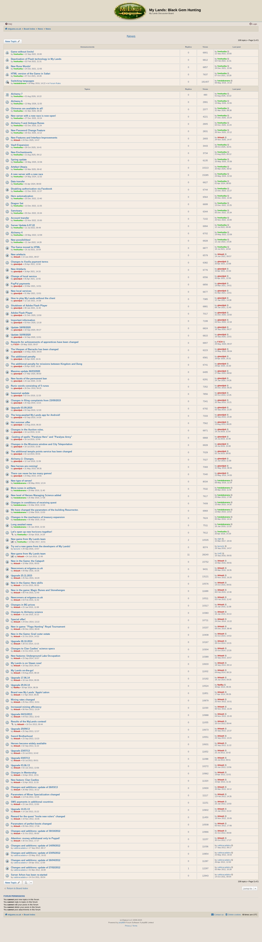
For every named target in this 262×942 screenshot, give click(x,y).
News (131, 36)
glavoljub (18, 264)
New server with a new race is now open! (33, 115)
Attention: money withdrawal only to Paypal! (35, 838)
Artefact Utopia (19, 167)
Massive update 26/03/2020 (25, 371)
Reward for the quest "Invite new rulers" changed (38, 816)
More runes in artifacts (23, 488)
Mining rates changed (23, 699)
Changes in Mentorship (24, 772)
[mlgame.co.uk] (130, 11)
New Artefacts (18, 269)
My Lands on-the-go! (22, 670)
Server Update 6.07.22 (23, 225)
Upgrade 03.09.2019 (21, 407)
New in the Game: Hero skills (27, 583)
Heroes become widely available (28, 743)
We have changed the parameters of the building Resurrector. (44, 510)
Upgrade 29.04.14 (20, 685)
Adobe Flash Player (21, 313)
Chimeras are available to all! (27, 108)
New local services (21, 291)
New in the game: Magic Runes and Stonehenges (38, 590)
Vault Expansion (20, 145)
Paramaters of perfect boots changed (31, 823)
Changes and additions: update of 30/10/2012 (35, 831)
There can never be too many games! (31, 473)
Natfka (17, 687)
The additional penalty (23, 356)
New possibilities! (20, 240)
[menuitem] (9, 24)
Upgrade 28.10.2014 (21, 641)
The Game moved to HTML (25, 247)
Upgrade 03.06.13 (20, 765)
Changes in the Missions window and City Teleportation (41, 444)
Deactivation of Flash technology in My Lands (36, 59)
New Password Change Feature (28, 130)
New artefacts (18, 254)
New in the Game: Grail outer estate (30, 634)
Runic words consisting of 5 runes (30, 385)
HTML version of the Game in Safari (30, 73)
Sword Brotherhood (22, 736)
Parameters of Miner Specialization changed (35, 794)
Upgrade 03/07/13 (20, 758)
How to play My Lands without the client (33, 298)
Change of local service (24, 276)
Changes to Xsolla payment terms (29, 261)
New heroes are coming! (24, 466)
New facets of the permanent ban (29, 378)
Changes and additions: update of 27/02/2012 (35, 867)
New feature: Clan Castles (25, 780)
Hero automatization (22, 196)
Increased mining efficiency (26, 707)
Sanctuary (16, 210)
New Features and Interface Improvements (34, 137)
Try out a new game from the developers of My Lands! (40, 546)
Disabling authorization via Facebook (31, 188)
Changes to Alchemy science (27, 612)
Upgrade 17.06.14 (20, 677)
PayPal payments (20, 283)
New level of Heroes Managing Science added (36, 495)
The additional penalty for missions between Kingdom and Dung (46, 364)
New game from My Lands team (28, 539)
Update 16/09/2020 (21, 334)
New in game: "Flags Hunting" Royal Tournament (38, 626)
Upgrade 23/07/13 (20, 750)
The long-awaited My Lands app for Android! (35, 415)
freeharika (18, 54)
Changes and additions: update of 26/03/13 (34, 787)
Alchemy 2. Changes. (22, 458)
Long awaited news (21, 524)
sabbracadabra (20, 848)
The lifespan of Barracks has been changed (34, 349)
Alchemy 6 (16, 101)
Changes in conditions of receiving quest (33, 502)
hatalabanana (20, 83)
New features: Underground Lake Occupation (35, 656)
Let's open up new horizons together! (31, 531)
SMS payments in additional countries (32, 801)
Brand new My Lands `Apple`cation (30, 692)
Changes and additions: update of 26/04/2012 (35, 860)
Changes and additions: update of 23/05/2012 (35, 853)
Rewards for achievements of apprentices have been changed (44, 342)
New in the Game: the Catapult (27, 561)
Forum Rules (55, 83)
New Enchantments (21, 152)
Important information (23, 320)
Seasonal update (20, 393)
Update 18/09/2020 (21, 327)
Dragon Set (17, 203)
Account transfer (20, 218)
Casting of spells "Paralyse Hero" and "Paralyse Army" (41, 437)
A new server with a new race (27, 174)
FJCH (16, 344)
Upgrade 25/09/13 (20, 729)
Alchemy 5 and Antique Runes (27, 123)
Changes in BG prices (23, 604)
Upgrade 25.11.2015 (21, 575)
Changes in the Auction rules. (27, 429)
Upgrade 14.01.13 (20, 809)
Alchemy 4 (16, 232)
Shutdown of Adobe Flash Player (29, 305)
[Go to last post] (228, 51)
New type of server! (21, 480)
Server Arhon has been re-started (29, 874)
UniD (219, 553)
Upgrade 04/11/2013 (21, 714)
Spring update (19, 159)
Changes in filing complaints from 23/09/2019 (36, 400)
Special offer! (18, 619)
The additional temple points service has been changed (41, 451)
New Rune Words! (20, 66)
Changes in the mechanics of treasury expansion (38, 517)
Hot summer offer (20, 422)
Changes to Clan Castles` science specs (33, 648)
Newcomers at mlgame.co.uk (27, 568)
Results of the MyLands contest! (28, 721)
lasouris (17, 549)
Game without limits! (22, 51)
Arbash (17, 140)
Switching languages (22, 81)
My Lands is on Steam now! (26, 663)
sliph (219, 539)
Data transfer (18, 181)
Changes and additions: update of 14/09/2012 (35, 845)
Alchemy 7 (16, 94)
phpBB (121, 922)
